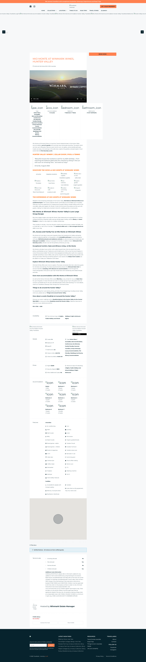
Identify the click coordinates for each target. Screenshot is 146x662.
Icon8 (46, 656)
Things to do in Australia (94, 644)
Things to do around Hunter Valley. (56, 293)
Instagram (113, 649)
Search (104, 10)
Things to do (74, 10)
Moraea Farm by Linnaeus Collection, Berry (71, 644)
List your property (92, 648)
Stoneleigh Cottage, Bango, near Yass (69, 641)
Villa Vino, (59, 279)
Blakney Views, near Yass (65, 639)
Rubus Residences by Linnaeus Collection (71, 651)
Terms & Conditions (111, 656)
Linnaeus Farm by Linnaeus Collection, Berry (71, 646)
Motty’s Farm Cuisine (74, 256)
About (114, 639)
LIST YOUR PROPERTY (108, 6)
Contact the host (45, 622)
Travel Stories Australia (94, 639)
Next (142, 32)
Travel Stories (94, 10)
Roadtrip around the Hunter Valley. (60, 301)
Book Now (103, 54)
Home (43, 10)
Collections (51, 10)
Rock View (79, 279)
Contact (113, 641)
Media (89, 646)
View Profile (71, 622)
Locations (62, 10)
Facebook (113, 647)
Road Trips (83, 10)
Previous (3, 32)
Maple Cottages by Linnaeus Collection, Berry (71, 648)
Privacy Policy (100, 656)
